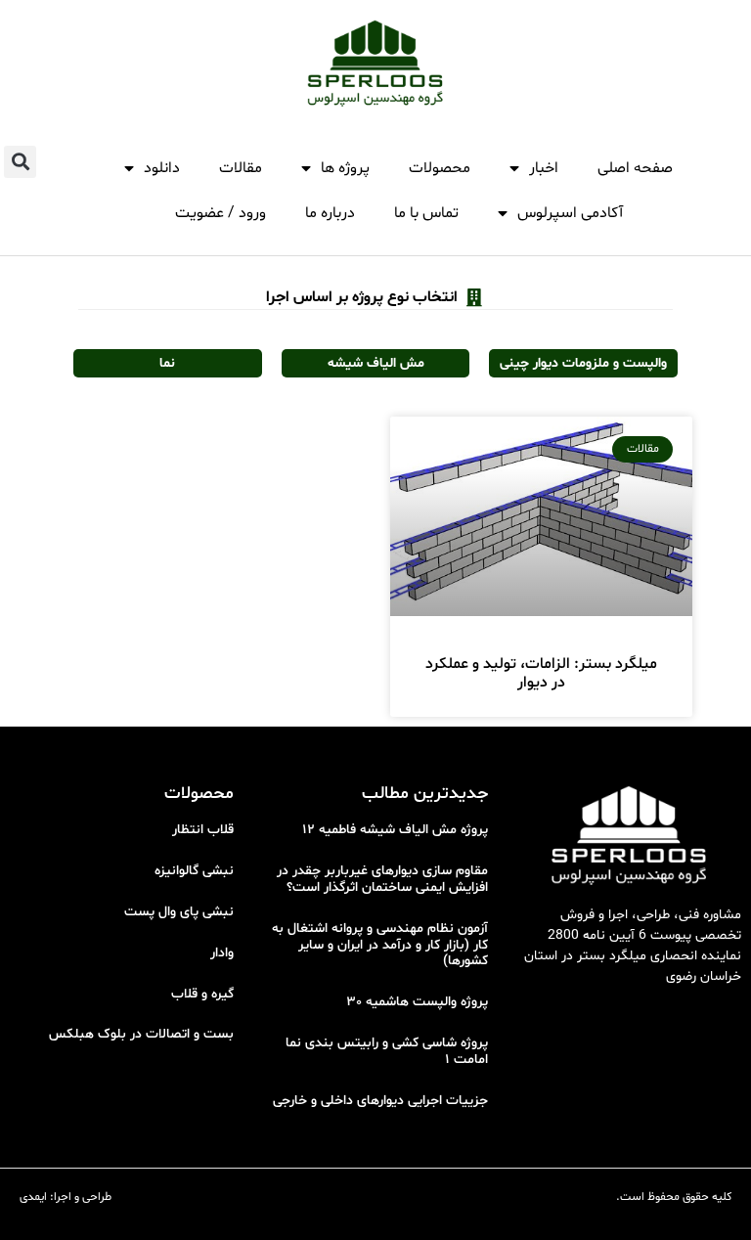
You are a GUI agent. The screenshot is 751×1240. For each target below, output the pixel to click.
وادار (222, 953)
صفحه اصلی (635, 168)
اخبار (543, 168)
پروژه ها (345, 168)
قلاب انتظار (203, 829)
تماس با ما (426, 213)
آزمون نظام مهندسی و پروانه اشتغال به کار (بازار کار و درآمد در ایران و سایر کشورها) (380, 945)
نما (167, 363)
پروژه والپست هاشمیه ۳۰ (417, 1002)
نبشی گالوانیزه (194, 871)
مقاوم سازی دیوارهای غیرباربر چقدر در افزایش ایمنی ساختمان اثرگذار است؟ (382, 879)
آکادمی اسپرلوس (570, 213)
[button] (20, 162)
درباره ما (330, 213)
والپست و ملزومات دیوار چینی (583, 363)
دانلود (162, 168)
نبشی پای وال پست (179, 912)
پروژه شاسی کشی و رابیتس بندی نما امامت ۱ (387, 1051)
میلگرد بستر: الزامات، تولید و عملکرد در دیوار (541, 673)
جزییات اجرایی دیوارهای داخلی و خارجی (380, 1100)
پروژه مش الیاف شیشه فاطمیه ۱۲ (395, 829)
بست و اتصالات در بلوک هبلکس (141, 1034)
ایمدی (33, 1197)
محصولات (439, 168)
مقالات (240, 168)
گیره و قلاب (202, 994)
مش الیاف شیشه (376, 363)
